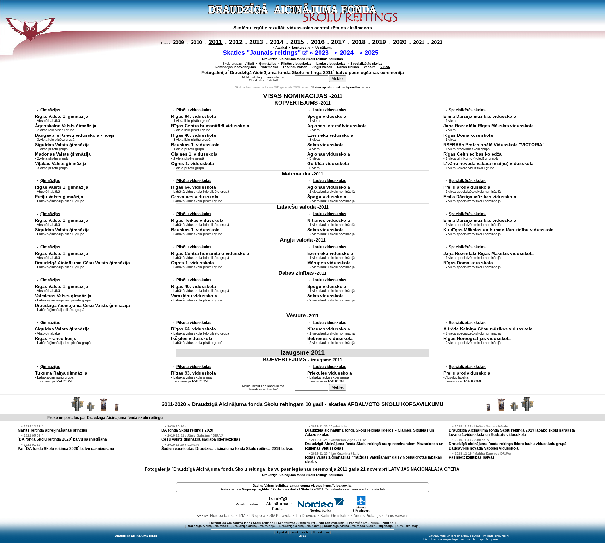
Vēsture (370, 67)
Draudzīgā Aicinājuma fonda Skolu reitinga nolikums (302, 58)
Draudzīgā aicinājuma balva (299, 526)
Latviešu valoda (295, 67)
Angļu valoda (322, 67)
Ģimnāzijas (267, 63)
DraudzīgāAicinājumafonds (277, 503)
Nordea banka (320, 510)
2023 (323, 52)
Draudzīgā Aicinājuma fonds (207, 526)
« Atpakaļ (280, 47)
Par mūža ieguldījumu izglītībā (371, 522)
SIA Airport (361, 510)
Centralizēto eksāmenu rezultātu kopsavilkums (311, 522)
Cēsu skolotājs (407, 526)
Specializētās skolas (366, 63)
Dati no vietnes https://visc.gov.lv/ (302, 485)
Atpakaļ (281, 532)
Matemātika (269, 67)
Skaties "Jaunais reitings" (262, 52)
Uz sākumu (323, 47)
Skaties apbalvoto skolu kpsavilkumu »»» (340, 87)
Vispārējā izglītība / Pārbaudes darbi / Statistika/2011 (283, 489)
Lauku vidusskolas (331, 63)
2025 (372, 52)
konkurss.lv (301, 47)
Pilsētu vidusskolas (296, 63)
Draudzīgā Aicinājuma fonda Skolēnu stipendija (358, 526)
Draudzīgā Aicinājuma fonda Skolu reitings (242, 522)
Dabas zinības (348, 67)
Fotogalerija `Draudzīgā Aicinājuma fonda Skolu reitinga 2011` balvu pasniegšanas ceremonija (302, 72)
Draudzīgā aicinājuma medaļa (254, 526)
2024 (347, 52)
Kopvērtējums (245, 67)
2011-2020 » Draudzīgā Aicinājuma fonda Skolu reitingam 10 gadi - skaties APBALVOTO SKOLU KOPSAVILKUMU (302, 404)
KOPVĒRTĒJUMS (302, 103)
